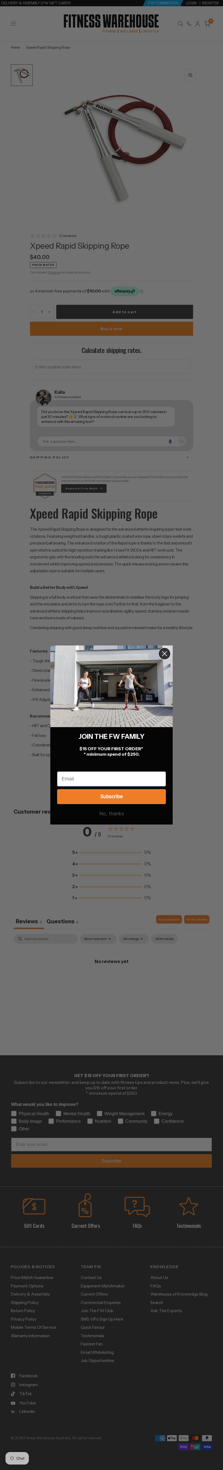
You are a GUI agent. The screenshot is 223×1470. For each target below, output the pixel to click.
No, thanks (111, 813)
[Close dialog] (164, 653)
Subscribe (111, 796)
